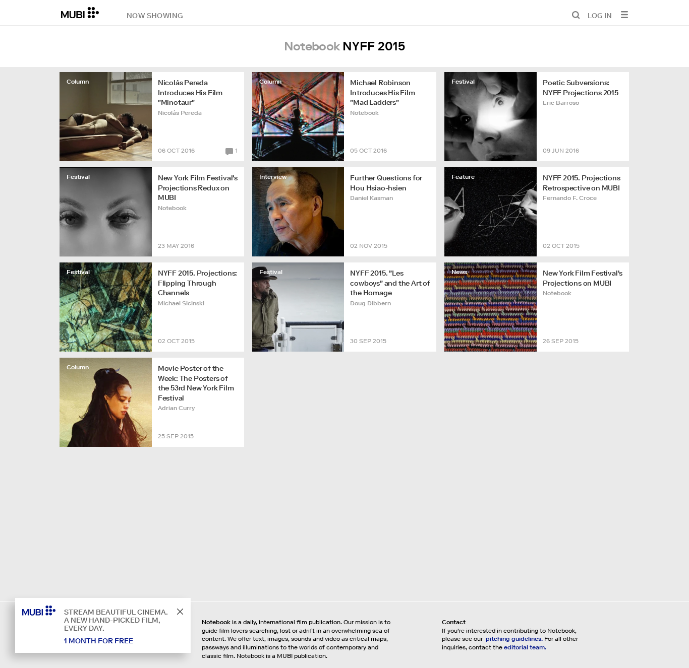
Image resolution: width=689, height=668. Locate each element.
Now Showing (155, 15)
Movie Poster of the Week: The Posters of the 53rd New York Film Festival (196, 383)
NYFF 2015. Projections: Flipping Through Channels (197, 283)
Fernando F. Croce (570, 198)
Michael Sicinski (181, 303)
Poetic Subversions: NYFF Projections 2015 (580, 87)
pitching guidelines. (514, 638)
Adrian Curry (176, 408)
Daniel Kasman (371, 198)
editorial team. (525, 647)
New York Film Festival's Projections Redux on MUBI (198, 187)
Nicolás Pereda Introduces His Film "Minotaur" (190, 92)
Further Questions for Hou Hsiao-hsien (386, 182)
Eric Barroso (561, 102)
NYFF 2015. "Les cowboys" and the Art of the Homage (390, 283)
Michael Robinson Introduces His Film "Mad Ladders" (382, 92)
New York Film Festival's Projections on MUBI (582, 278)
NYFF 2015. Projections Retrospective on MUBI (581, 182)
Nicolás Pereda (180, 112)
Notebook (364, 112)
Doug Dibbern (370, 303)
